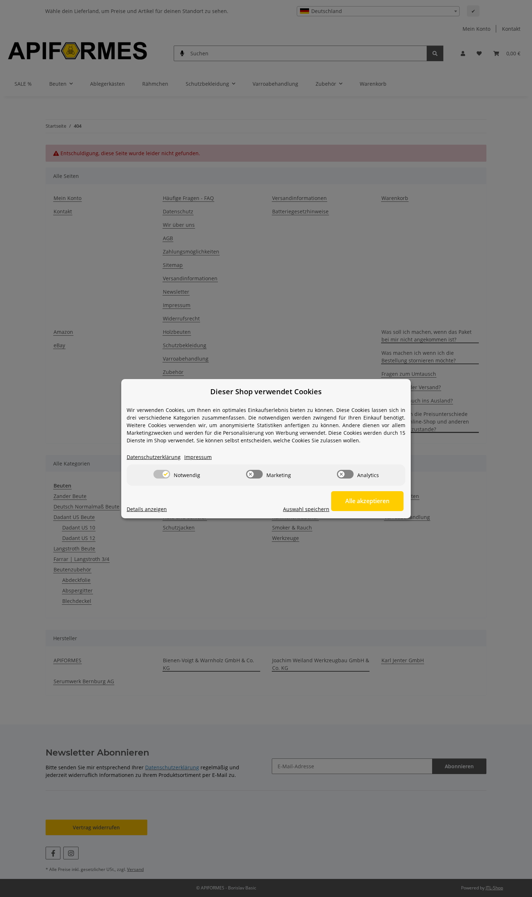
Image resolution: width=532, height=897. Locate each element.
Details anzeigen (147, 509)
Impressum (198, 457)
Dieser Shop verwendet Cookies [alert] (266, 391)
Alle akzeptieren (367, 501)
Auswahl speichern (306, 509)
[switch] (161, 474)
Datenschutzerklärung (154, 457)
